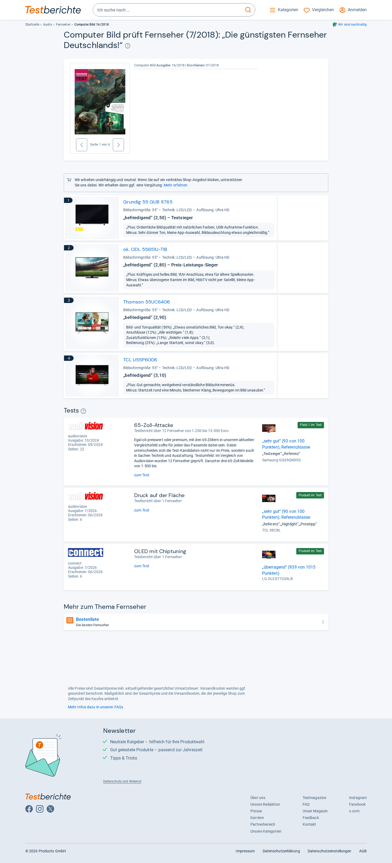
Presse (256, 811)
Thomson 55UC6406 (146, 302)
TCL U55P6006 (140, 360)
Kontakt (309, 824)
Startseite (32, 24)
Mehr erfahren (175, 185)
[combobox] (167, 9)
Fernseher (63, 24)
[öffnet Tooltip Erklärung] (128, 46)
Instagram (358, 798)
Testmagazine (314, 798)
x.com (354, 811)
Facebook (357, 804)
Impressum (245, 851)
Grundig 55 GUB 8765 (148, 202)
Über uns (257, 798)
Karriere (257, 818)
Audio (47, 24)
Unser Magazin (315, 811)
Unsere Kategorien (265, 831)
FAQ (306, 804)
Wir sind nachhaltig (352, 24)
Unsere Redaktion (265, 804)
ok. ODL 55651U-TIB (145, 249)
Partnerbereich (262, 824)
